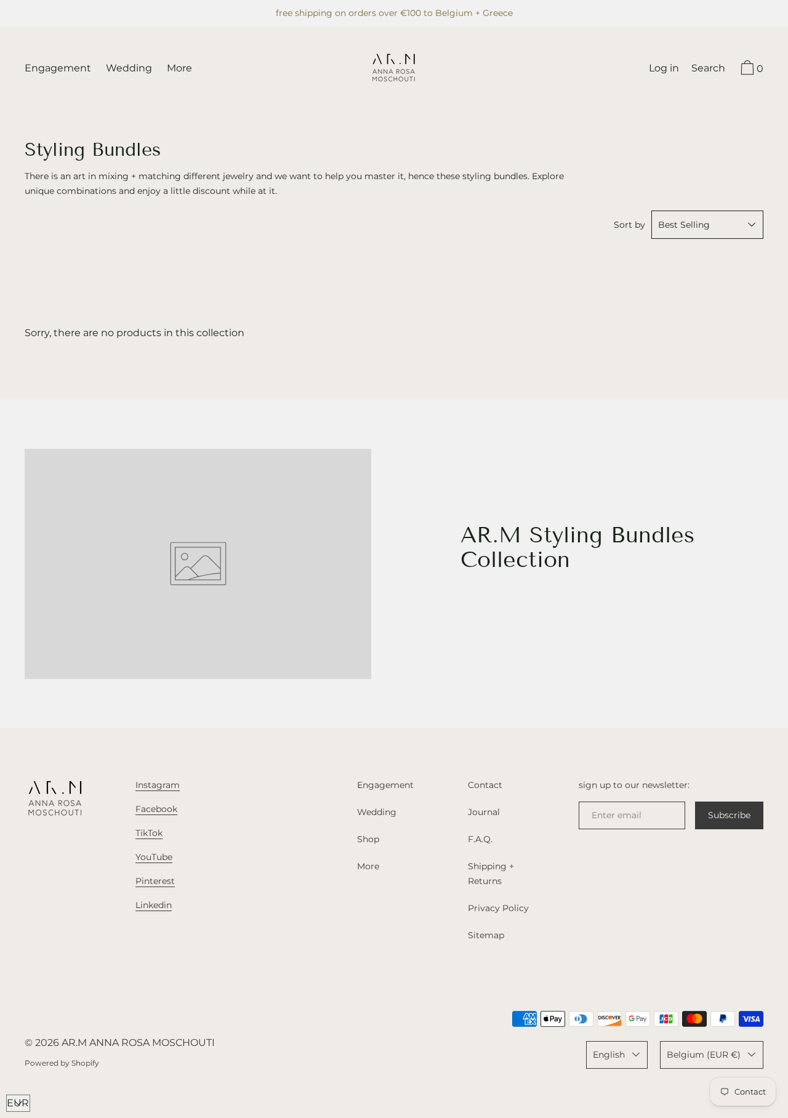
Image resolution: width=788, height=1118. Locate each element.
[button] (708, 69)
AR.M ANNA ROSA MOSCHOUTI (138, 1042)
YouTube (153, 857)
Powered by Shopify (62, 1063)
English (609, 1054)
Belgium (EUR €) (704, 1054)
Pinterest (155, 881)
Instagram (157, 784)
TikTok (149, 832)
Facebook (156, 808)
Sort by (629, 224)
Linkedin (153, 905)
